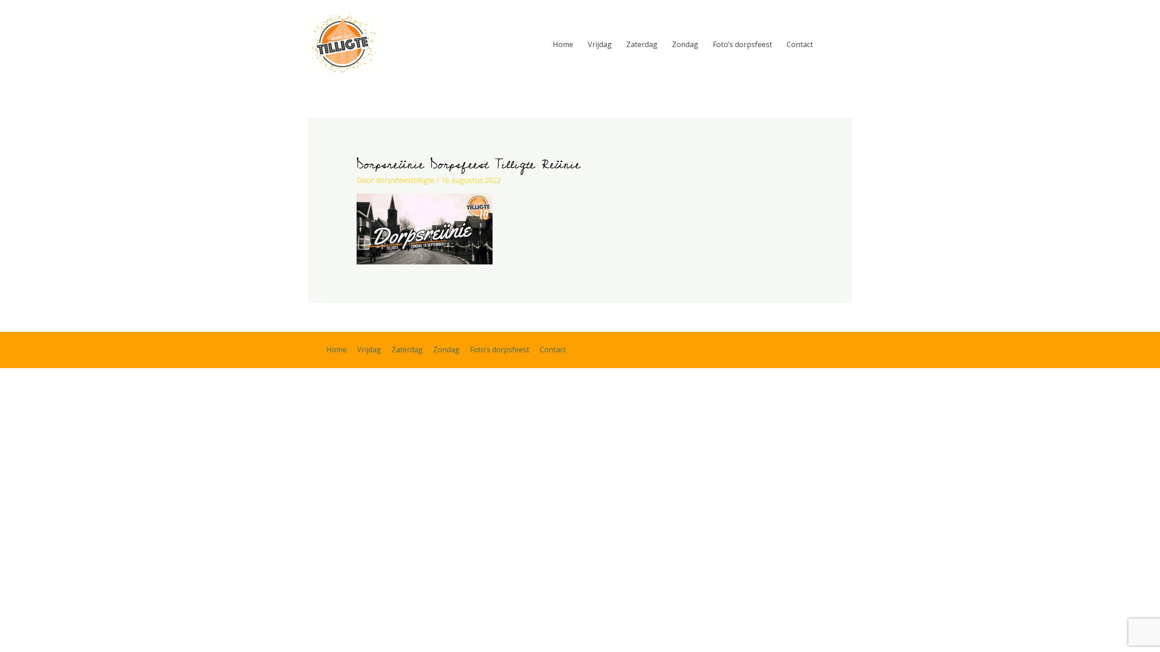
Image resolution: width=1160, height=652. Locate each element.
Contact (800, 44)
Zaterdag (641, 44)
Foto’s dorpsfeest (742, 44)
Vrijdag (600, 44)
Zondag (685, 44)
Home (563, 44)
